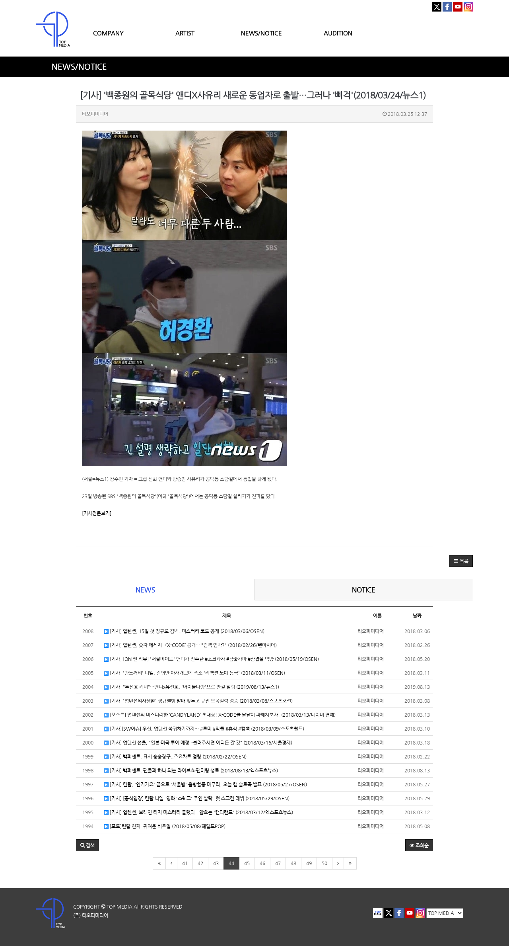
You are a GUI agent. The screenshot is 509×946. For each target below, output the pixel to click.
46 (262, 863)
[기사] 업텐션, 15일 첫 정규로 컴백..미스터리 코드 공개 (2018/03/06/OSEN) (186, 631)
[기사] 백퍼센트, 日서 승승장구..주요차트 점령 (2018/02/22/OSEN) (178, 756)
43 (216, 863)
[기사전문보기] (96, 513)
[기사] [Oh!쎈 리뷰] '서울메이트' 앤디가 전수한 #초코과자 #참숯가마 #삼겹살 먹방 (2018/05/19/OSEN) (214, 659)
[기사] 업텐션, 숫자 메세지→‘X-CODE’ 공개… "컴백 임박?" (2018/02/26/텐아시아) (193, 645)
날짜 (417, 615)
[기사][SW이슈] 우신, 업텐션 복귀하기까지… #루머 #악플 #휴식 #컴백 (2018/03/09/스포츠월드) (206, 728)
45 (247, 863)
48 (293, 863)
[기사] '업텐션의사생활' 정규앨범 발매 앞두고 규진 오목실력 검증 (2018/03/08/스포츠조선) (201, 701)
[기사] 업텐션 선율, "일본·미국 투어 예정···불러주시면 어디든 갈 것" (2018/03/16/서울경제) (200, 742)
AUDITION (338, 32)
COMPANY (108, 32)
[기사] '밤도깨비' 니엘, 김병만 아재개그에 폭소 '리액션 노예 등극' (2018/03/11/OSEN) (197, 673)
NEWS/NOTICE (261, 32)
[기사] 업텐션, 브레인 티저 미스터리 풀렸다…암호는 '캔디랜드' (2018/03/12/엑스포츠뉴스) (201, 812)
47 (278, 863)
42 (200, 863)
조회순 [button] (421, 845)
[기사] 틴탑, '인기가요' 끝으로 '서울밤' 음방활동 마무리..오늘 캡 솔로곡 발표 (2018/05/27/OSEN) (208, 784)
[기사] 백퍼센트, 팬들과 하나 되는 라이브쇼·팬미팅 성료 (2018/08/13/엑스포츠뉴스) (193, 770)
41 (185, 863)
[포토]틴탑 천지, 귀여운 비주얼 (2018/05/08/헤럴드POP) (167, 826)
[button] (461, 561)
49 (309, 863)
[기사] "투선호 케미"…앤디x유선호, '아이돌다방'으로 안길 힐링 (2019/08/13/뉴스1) (194, 687)
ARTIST (184, 32)
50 (324, 863)
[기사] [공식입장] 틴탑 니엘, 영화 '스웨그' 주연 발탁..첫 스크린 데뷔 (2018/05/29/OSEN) (199, 798)
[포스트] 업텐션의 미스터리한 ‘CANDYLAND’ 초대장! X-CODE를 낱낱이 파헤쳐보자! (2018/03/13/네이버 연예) (222, 714)
